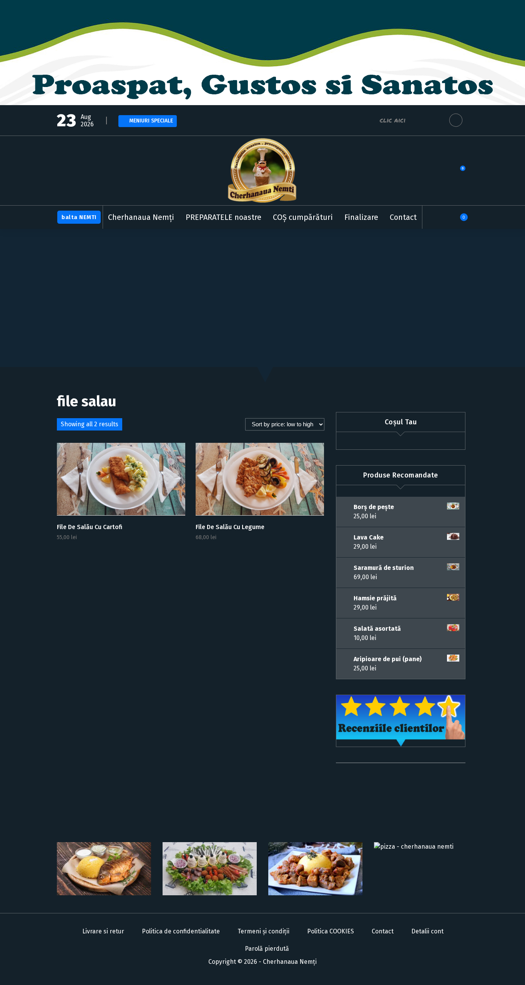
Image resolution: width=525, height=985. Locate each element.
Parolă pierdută (267, 948)
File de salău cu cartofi (89, 527)
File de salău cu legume (230, 527)
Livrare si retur (103, 931)
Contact (403, 217)
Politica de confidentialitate (181, 931)
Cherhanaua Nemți (141, 217)
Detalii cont (427, 931)
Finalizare (361, 217)
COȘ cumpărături (303, 217)
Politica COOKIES (330, 931)
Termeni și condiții (263, 931)
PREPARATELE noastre (223, 217)
